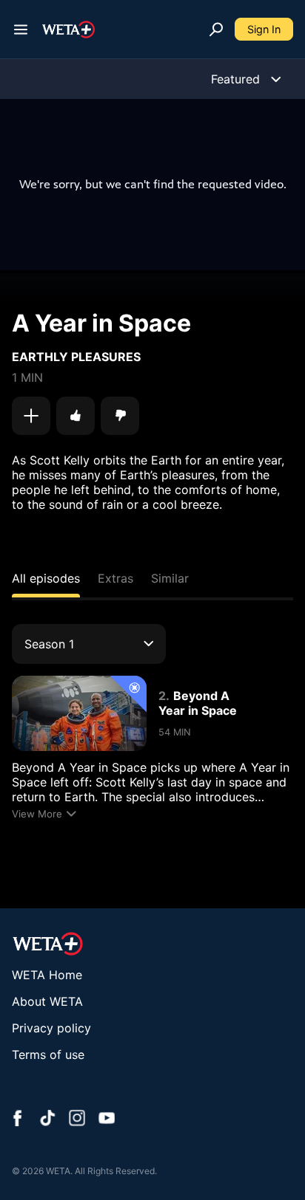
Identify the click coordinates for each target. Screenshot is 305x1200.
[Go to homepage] (68, 29)
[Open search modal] (216, 29)
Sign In (264, 29)
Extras (115, 578)
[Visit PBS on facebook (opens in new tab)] (18, 1119)
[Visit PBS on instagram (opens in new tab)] (77, 1119)
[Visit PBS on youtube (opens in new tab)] (106, 1119)
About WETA (47, 1001)
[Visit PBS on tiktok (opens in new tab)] (47, 1119)
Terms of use (48, 1054)
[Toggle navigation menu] (21, 29)
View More (37, 814)
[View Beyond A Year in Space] (79, 713)
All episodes (46, 578)
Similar (170, 578)
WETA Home (47, 974)
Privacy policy (51, 1028)
